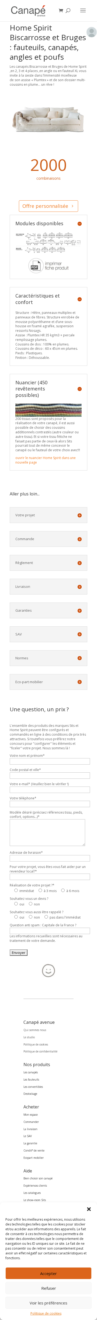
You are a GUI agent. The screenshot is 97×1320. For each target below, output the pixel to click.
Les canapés (30, 1072)
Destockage (30, 1094)
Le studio (29, 1037)
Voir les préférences (48, 1303)
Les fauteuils (31, 1079)
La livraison (30, 1129)
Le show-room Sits (34, 1200)
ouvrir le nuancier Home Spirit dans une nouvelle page (45, 460)
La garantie (30, 1143)
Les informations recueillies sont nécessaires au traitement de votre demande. (46, 938)
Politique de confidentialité (40, 1051)
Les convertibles (33, 1087)
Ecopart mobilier (33, 1158)
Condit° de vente (33, 1150)
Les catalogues (32, 1193)
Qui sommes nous (34, 1030)
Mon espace (30, 1114)
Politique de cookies (45, 1313)
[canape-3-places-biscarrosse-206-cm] (48, 142)
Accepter (48, 1273)
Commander (31, 1122)
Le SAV (27, 1136)
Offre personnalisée (45, 206)
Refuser (48, 1288)
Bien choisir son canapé (38, 1178)
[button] (89, 1209)
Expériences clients (35, 1185)
